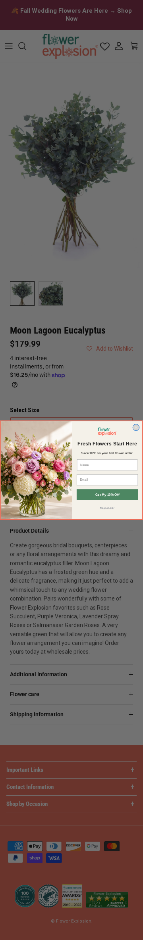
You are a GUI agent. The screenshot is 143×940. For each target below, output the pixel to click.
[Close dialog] (136, 427)
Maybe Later (107, 507)
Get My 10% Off (107, 494)
